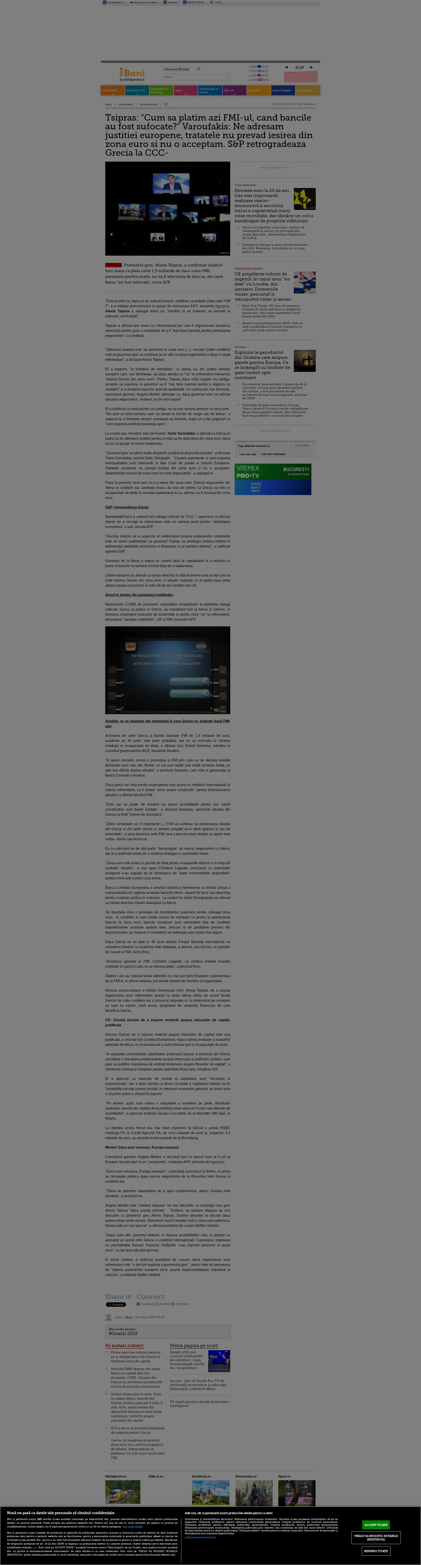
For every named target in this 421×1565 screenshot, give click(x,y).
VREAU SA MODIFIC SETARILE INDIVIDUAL (376, 1537)
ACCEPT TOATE (376, 1524)
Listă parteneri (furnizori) (200, 1537)
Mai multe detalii (133, 1526)
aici (34, 1547)
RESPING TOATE (376, 1551)
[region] (210, 1535)
